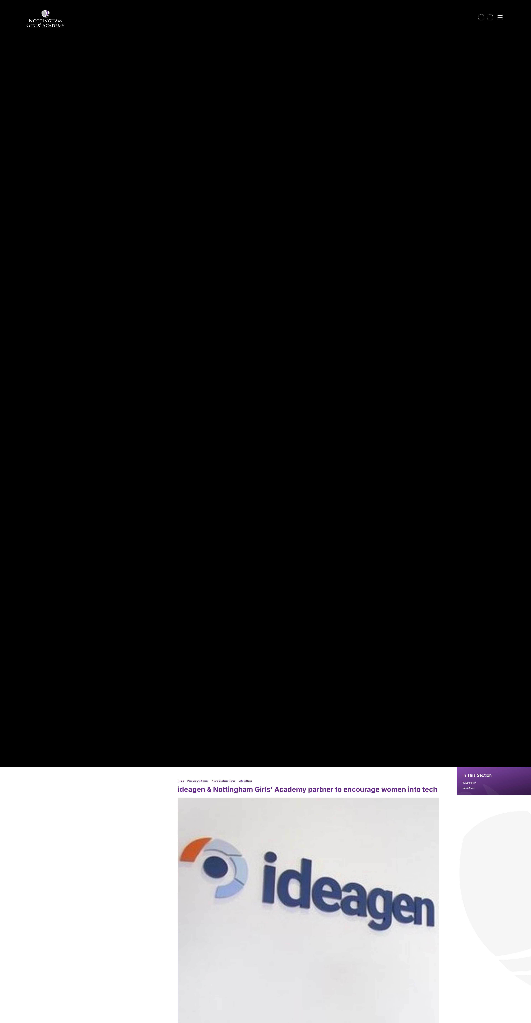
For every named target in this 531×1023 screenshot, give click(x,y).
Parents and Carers (198, 781)
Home (181, 781)
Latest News (245, 781)
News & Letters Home (223, 781)
